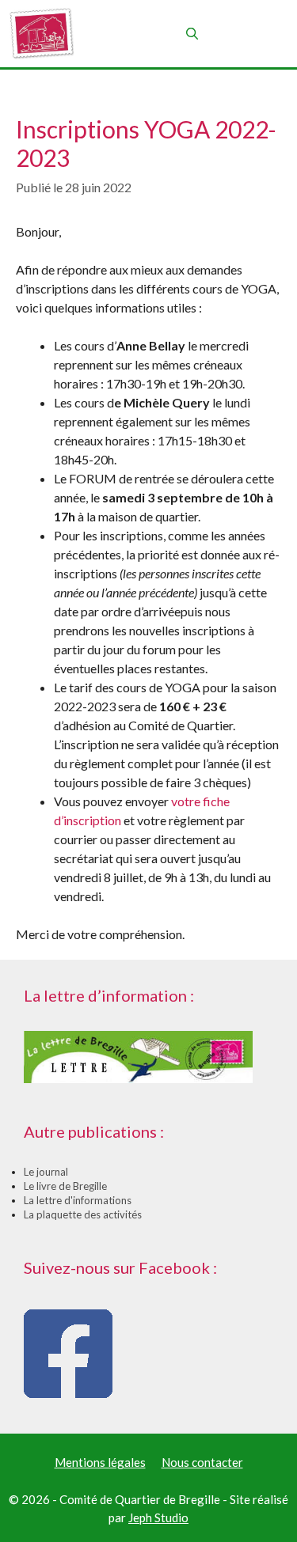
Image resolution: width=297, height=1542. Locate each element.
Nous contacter (202, 1462)
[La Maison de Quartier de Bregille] (41, 33)
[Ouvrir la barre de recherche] (191, 33)
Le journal (46, 1171)
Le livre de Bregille (65, 1186)
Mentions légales (100, 1462)
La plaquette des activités (83, 1214)
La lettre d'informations (77, 1200)
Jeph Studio (158, 1517)
